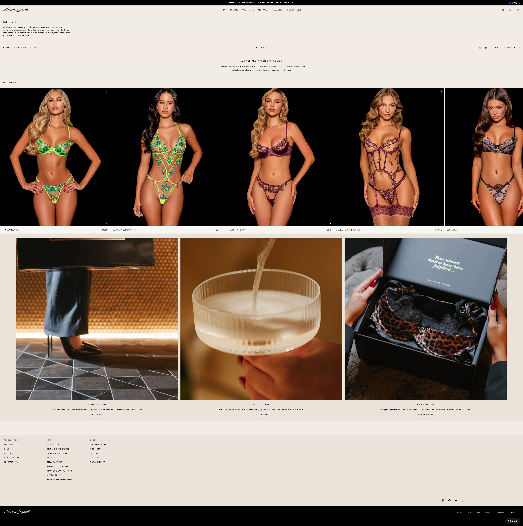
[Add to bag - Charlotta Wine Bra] (329, 223)
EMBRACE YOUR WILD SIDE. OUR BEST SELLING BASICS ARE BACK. (261, 2)
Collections (19, 47)
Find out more (97, 414)
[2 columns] (480, 48)
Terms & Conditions (57, 466)
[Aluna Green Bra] (55, 157)
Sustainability (97, 462)
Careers (94, 453)
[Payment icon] (501, 512)
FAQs (49, 458)
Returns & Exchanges (58, 449)
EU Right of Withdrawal (59, 479)
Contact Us (53, 445)
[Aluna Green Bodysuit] (166, 157)
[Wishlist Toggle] (107, 91)
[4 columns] (486, 48)
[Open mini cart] (518, 10)
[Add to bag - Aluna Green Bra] (107, 223)
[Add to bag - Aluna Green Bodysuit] (218, 223)
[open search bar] (503, 10)
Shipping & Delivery (57, 453)
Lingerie (8, 445)
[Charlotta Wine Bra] (277, 157)
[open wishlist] (510, 10)
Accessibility (54, 475)
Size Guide (95, 458)
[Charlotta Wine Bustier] (388, 157)
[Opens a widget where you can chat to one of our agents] (512, 521)
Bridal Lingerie (12, 458)
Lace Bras (9, 453)
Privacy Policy (55, 462)
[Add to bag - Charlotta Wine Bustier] (441, 223)
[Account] (496, 10)
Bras (6, 449)
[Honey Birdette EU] (16, 10)
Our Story (95, 449)
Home (6, 47)
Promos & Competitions (59, 471)
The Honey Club (98, 445)
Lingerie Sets (11, 462)
